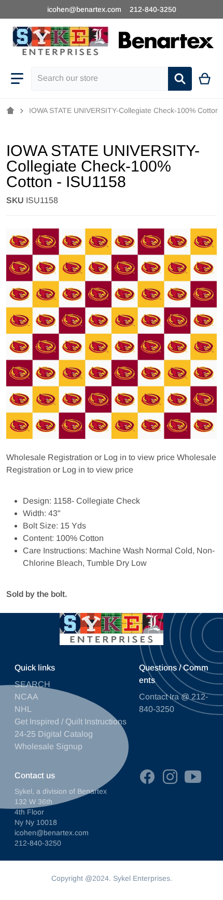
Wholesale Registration (49, 457)
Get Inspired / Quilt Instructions (71, 721)
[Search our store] (180, 79)
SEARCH (32, 684)
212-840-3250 (153, 9)
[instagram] (170, 776)
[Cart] (205, 79)
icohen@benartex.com (84, 9)
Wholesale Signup (48, 746)
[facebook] (147, 776)
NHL (23, 709)
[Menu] (17, 78)
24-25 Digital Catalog (54, 734)
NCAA (26, 696)
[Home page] (10, 111)
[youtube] (193, 776)
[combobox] (99, 79)
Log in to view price (139, 457)
